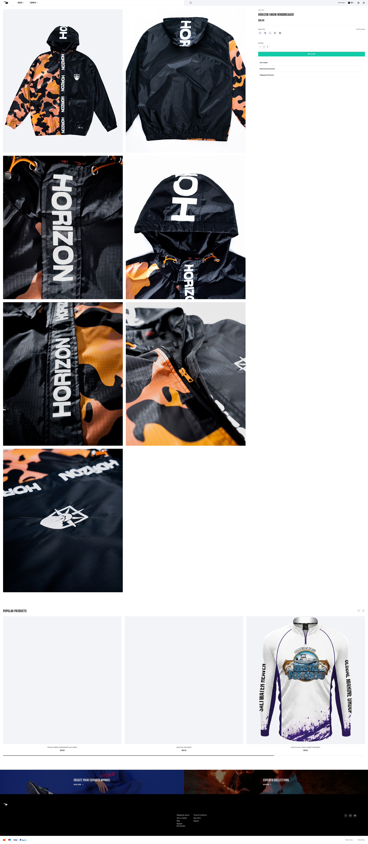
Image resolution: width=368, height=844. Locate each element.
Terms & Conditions (200, 815)
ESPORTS (33, 3)
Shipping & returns (183, 815)
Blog (178, 821)
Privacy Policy (361, 840)
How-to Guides (182, 818)
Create (20, 3)
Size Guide (361, 29)
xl (275, 33)
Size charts (197, 818)
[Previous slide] (358, 610)
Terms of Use (349, 840)
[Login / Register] (358, 3)
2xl (280, 33)
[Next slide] (363, 610)
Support (196, 821)
